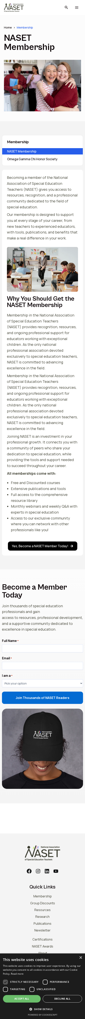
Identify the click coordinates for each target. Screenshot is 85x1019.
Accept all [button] (21, 998)
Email (7, 658)
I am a (7, 676)
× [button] (80, 957)
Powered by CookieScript (42, 1014)
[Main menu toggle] (76, 7)
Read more (17, 973)
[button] (66, 7)
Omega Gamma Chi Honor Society (32, 159)
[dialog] (42, 986)
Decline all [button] (62, 998)
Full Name (10, 641)
